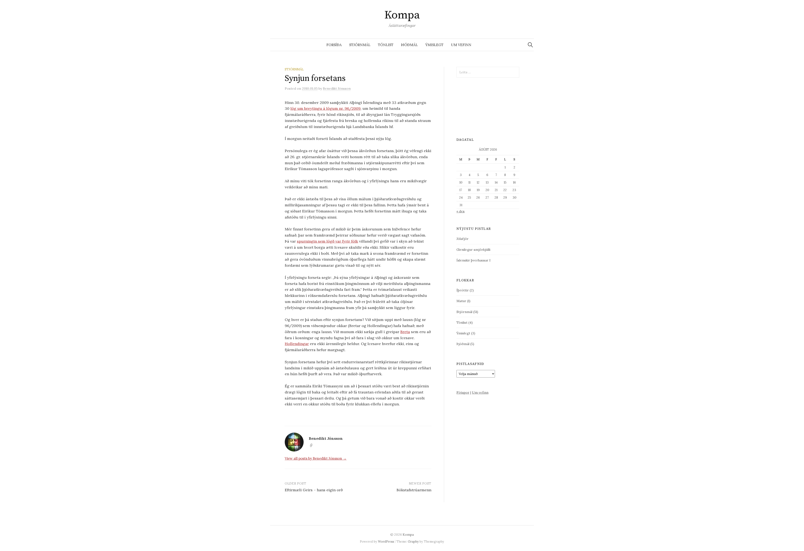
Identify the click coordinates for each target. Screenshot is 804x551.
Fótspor (462, 392)
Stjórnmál (359, 45)
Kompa (402, 15)
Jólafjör (462, 239)
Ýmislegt (434, 45)
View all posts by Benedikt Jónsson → (316, 458)
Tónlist (385, 45)
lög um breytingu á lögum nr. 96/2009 (325, 108)
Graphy (413, 541)
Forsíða (334, 45)
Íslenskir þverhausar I (473, 260)
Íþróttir (462, 290)
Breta (405, 331)
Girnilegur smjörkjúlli (473, 249)
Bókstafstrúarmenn (414, 490)
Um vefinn (461, 45)
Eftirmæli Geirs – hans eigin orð (314, 490)
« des (460, 211)
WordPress (386, 541)
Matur (461, 301)
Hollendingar (297, 343)
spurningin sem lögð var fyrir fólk (327, 241)
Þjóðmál (409, 45)
